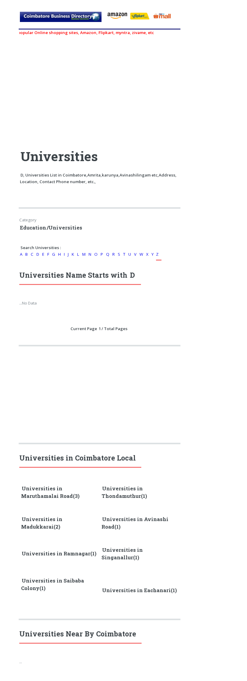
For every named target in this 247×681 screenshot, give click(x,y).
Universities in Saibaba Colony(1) (52, 584)
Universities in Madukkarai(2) (41, 523)
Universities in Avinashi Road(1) (135, 523)
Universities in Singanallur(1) (122, 554)
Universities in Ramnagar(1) (59, 553)
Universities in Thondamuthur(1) (124, 492)
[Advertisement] (100, 89)
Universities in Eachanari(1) (139, 590)
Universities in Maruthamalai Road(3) (50, 492)
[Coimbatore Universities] (61, 20)
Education (33, 227)
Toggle (11, 11)
